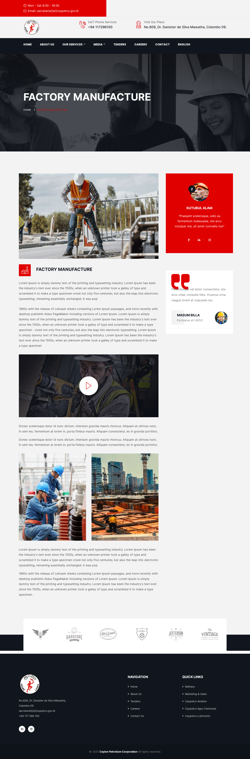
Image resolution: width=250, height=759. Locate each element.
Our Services (72, 44)
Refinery (190, 686)
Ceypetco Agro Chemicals (200, 708)
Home (27, 44)
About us (47, 44)
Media (98, 44)
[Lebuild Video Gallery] (88, 385)
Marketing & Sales (196, 693)
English (184, 44)
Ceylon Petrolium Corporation (118, 751)
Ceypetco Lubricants (197, 715)
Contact (162, 44)
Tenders (135, 701)
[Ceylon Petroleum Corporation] (31, 27)
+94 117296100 (100, 27)
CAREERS (140, 44)
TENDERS (119, 44)
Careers (135, 708)
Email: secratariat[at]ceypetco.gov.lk (53, 11)
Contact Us (137, 715)
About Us (135, 693)
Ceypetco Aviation (196, 701)
